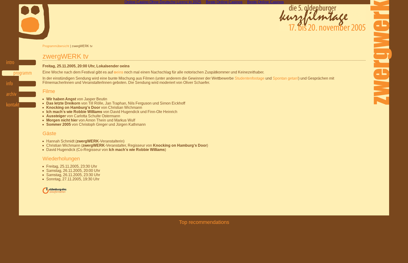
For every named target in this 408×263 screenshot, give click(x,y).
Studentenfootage (249, 78)
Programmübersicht (55, 46)
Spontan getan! (285, 78)
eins (118, 72)
